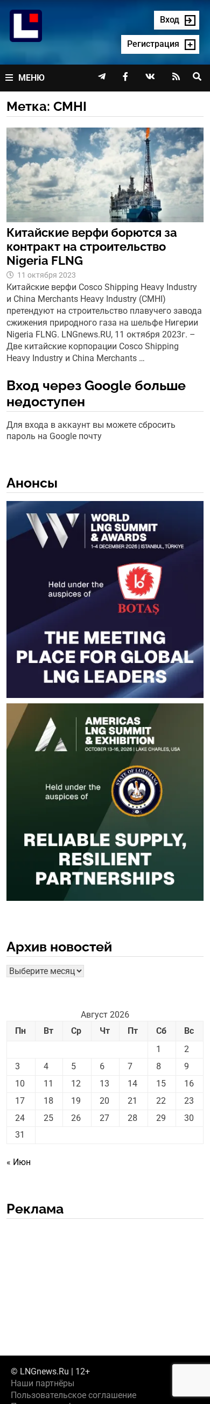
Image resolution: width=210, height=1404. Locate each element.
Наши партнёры (42, 1383)
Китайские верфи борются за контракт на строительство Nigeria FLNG (91, 246)
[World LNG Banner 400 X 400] (105, 601)
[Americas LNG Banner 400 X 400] (105, 804)
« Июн (18, 1162)
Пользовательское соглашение (73, 1395)
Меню (31, 78)
